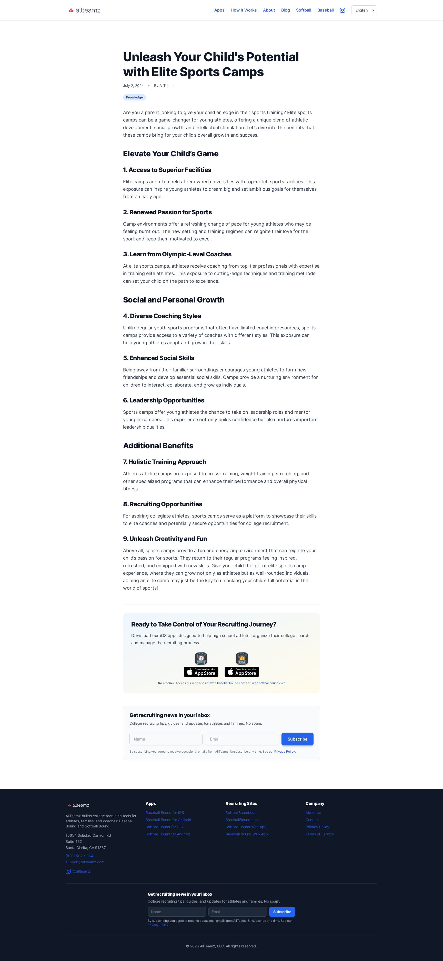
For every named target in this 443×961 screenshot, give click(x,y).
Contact (312, 819)
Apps (219, 10)
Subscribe (297, 739)
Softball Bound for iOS (164, 827)
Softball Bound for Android (168, 834)
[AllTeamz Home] (85, 10)
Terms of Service (320, 834)
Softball (303, 10)
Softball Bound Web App (246, 827)
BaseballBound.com (242, 819)
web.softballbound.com (268, 683)
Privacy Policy (284, 751)
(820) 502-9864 (79, 856)
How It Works (244, 10)
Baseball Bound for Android (168, 819)
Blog (285, 10)
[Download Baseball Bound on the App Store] (201, 658)
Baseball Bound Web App (247, 834)
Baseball (325, 10)
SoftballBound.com (241, 812)
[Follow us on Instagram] (342, 10)
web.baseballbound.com (227, 683)
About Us (313, 812)
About (269, 10)
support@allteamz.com (85, 862)
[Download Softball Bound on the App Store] (242, 658)
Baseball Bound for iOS (165, 812)
